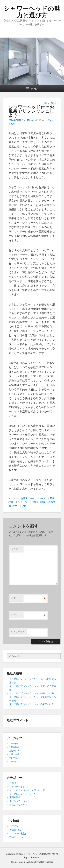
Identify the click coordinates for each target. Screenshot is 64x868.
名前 (13, 598)
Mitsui (30, 120)
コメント (15, 548)
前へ (45, 103)
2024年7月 (14, 751)
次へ (55, 103)
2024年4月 (14, 761)
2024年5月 (14, 758)
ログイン (13, 826)
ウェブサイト (18, 631)
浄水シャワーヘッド (19, 801)
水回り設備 (14, 797)
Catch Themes (45, 862)
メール (14, 614)
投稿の (15, 830)
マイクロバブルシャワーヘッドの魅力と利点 (31, 704)
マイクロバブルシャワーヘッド (24, 794)
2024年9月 (14, 743)
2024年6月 (14, 754)
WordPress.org (16, 837)
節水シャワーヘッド (19, 804)
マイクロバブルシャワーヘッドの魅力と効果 (31, 693)
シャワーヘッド (37, 498)
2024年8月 (14, 747)
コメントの (17, 833)
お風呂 (24, 498)
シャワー (25, 502)
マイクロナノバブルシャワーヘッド (27, 790)
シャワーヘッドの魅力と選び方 (32, 12)
